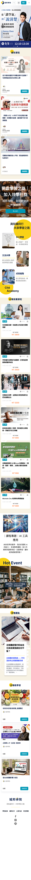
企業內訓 (19, 811)
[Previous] (2, 26)
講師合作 (12, 811)
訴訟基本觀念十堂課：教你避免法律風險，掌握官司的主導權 (15, 429)
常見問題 (26, 811)
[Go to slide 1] (13, 46)
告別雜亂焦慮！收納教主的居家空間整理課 (15, 326)
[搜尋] (14, 2)
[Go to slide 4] (17, 46)
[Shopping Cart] (18, 2)
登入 (23, 3)
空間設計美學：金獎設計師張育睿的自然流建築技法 (15, 396)
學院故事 (5, 811)
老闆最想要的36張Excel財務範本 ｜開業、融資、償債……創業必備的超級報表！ (15, 465)
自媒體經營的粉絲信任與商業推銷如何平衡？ (15, 648)
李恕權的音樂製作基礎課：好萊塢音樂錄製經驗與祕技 (15, 361)
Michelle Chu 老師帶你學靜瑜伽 (13, 498)
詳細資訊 (24, 91)
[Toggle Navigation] (29, 2)
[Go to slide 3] (16, 46)
